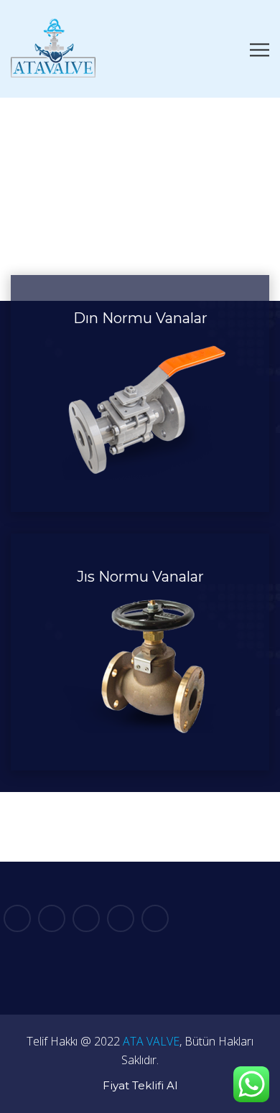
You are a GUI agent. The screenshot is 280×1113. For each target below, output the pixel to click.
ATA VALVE (151, 1041)
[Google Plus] (86, 918)
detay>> (140, 476)
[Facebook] (17, 918)
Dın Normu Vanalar (140, 318)
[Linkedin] (120, 918)
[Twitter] (51, 918)
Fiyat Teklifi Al (140, 1085)
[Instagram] (155, 918)
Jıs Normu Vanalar (140, 576)
